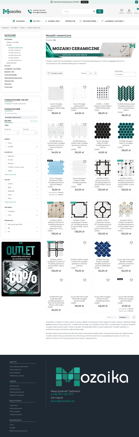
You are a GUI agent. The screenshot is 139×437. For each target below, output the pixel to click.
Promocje (8, 87)
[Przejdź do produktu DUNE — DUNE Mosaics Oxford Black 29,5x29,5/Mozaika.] (103, 93)
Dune (10, 143)
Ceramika (11, 211)
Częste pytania (15, 389)
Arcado (10, 160)
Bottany (11, 163)
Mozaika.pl (5, 27)
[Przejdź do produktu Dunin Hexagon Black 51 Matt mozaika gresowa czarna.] (103, 130)
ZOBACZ (84, 2)
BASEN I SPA (9, 72)
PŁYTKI (7, 66)
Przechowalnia (15, 411)
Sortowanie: (119, 71)
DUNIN (10, 147)
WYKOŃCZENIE (11, 75)
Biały (9, 187)
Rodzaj (22, 27)
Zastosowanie (11, 63)
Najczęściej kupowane (13, 78)
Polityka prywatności (17, 392)
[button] (99, 11)
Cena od (7, 129)
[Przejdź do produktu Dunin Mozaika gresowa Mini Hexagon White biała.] (56, 93)
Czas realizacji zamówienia (19, 366)
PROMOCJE (9, 81)
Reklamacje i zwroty (17, 376)
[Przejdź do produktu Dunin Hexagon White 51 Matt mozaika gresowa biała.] (79, 168)
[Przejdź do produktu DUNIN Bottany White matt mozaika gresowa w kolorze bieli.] (79, 130)
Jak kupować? (15, 386)
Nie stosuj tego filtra (15, 224)
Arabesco (11, 156)
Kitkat (10, 171)
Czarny (10, 184)
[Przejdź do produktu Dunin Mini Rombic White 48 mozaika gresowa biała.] (126, 286)
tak (9, 228)
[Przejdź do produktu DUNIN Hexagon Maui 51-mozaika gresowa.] (126, 130)
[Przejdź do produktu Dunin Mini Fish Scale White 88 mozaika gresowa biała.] (79, 286)
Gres (9, 215)
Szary (10, 195)
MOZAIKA (14, 27)
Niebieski (11, 191)
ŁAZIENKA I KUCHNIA (13, 69)
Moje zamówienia (16, 408)
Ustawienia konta (16, 414)
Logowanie (14, 405)
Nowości (8, 84)
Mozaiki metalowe (14, 50)
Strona (83, 73)
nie (9, 231)
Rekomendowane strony (18, 431)
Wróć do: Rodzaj (12, 113)
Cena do (26, 129)
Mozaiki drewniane (14, 55)
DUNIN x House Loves (16, 167)
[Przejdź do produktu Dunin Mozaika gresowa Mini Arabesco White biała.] (79, 93)
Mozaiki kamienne (14, 53)
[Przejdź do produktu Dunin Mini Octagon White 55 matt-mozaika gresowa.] (103, 286)
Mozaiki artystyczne (14, 60)
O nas (12, 425)
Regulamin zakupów (17, 395)
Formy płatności (15, 370)
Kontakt (12, 428)
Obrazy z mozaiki (13, 42)
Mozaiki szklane (13, 58)
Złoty (10, 198)
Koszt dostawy (15, 373)
